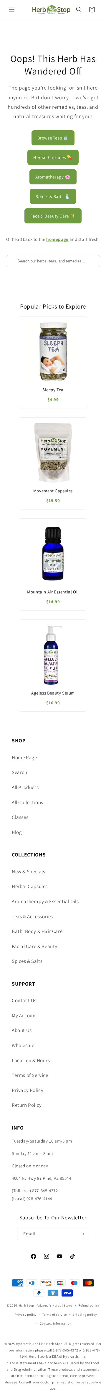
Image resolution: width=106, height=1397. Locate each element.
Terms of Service (30, 1075)
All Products (25, 787)
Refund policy (88, 1305)
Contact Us (24, 1000)
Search (19, 772)
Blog (17, 832)
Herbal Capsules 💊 (52, 157)
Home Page (24, 757)
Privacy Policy (27, 1090)
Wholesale (23, 1045)
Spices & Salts (27, 961)
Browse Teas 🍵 (53, 138)
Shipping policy (84, 1314)
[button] (11, 9)
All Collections (27, 802)
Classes (20, 817)
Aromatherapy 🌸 (52, 177)
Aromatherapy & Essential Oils (45, 901)
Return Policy (27, 1105)
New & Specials (28, 871)
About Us (22, 1030)
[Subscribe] (82, 1234)
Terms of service (54, 1314)
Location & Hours (31, 1060)
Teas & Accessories (32, 916)
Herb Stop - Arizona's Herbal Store (45, 1305)
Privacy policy (26, 1314)
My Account (24, 1015)
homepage (57, 239)
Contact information (56, 1323)
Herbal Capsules (30, 886)
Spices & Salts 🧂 (53, 196)
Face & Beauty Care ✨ (53, 216)
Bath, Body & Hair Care (37, 931)
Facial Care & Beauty (34, 946)
